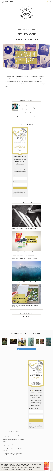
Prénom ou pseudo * (17, 175)
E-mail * (15, 181)
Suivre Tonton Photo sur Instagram (27, 349)
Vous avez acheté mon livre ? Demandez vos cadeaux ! (23, 251)
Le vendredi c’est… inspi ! (26, 39)
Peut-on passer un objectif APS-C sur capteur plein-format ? (25, 258)
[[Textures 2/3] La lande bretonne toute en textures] (40, 342)
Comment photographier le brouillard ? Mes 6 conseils (24, 282)
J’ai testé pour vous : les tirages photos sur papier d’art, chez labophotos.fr (12, 454)
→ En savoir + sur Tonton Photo (19, 118)
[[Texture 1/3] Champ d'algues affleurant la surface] (48, 342)
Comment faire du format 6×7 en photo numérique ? (24, 255)
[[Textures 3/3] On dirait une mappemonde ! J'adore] (31, 342)
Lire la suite (46, 92)
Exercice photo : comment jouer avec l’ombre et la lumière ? (25, 228)
